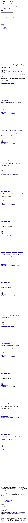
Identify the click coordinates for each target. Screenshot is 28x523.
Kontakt (2, 514)
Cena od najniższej (16, 71)
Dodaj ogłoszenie (6, 501)
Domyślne (3, 71)
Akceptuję (3, 521)
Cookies (23, 513)
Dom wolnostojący (5, 161)
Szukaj (2, 25)
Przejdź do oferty (4, 112)
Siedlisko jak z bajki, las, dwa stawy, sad (11, 130)
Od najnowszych (8, 71)
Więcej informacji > (22, 520)
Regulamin (8, 513)
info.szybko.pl (3, 510)
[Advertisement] (14, 48)
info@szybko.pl (4, 509)
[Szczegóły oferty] (7, 83)
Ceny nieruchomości (7, 3)
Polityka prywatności (16, 513)
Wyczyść (2, 23)
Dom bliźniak (4, 100)
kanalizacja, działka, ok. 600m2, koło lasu (12, 252)
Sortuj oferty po (4, 70)
